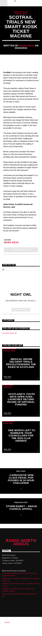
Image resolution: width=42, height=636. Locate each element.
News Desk (26, 45)
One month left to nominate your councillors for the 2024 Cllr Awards (21, 435)
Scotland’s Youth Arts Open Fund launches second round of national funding (21, 399)
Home (7, 622)
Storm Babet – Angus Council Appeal (21, 507)
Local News (8, 423)
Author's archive (21, 250)
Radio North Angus (21, 542)
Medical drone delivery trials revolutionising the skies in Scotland (21, 363)
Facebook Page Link (9, 333)
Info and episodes (21, 309)
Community (7, 387)
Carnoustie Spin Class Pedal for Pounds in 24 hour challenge (21, 479)
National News (21, 14)
